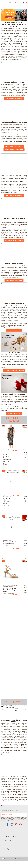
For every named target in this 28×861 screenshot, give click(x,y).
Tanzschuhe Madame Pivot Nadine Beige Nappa (10, 590)
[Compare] (19, 429)
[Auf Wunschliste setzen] (19, 427)
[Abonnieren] (25, 815)
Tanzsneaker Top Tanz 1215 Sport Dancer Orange (10, 543)
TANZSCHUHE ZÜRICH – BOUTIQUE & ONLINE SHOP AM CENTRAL (14, 24)
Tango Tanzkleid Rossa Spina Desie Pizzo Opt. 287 (7, 459)
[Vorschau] (19, 432)
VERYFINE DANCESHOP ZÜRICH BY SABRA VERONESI (14, 721)
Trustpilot (2, 805)
